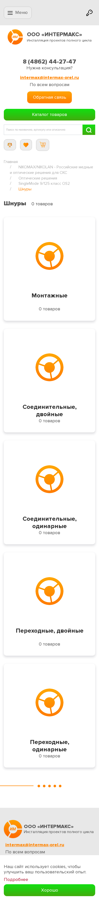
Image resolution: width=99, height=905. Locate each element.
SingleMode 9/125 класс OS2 (44, 183)
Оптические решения (38, 178)
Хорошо (49, 890)
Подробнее (16, 879)
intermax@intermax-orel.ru (49, 77)
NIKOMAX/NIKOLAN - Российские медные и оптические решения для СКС (51, 170)
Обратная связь (49, 97)
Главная (11, 161)
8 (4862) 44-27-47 (49, 61)
